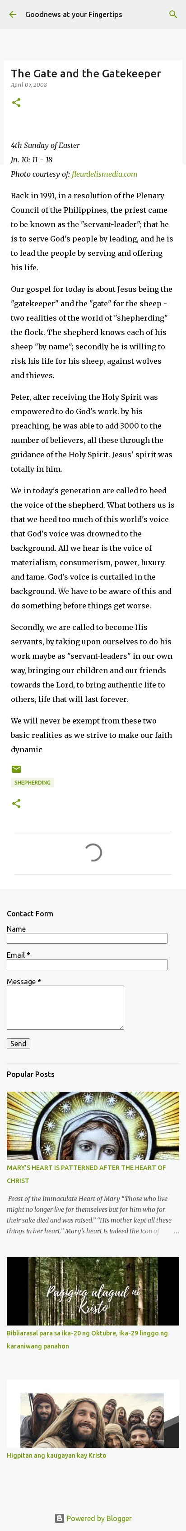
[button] (16, 103)
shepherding (32, 783)
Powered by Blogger (98, 1518)
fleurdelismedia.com (105, 174)
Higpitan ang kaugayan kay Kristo (57, 1455)
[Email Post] (16, 773)
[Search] (173, 14)
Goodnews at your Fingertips (73, 14)
